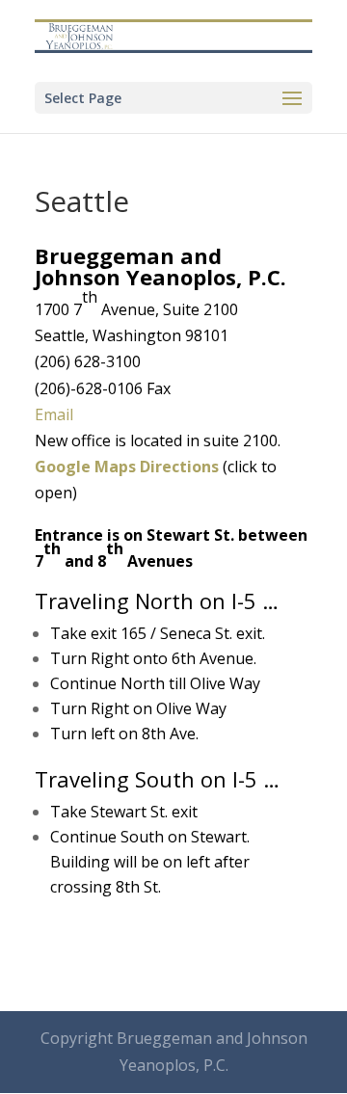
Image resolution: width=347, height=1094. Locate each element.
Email (54, 414)
